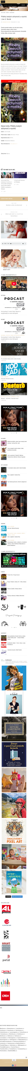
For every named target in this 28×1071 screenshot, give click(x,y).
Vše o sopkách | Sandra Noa (13, 470)
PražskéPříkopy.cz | (5, 1044)
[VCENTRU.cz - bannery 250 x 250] (14, 499)
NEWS (7, 12)
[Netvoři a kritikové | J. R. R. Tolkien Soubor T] (14, 729)
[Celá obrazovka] (25, 289)
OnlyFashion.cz (13, 1044)
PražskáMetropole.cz (5, 1046)
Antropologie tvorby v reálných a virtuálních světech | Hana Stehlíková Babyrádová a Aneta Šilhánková (17, 539)
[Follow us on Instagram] (26, 199)
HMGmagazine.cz (22, 1044)
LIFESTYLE (8, 335)
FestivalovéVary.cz (22, 1048)
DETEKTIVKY (8, 396)
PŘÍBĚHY (23, 529)
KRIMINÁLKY (13, 396)
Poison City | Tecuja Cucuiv (13, 570)
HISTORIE (3, 12)
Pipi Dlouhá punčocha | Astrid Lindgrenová (16, 477)
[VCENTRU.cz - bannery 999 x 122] (14, 5)
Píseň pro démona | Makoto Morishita (15, 591)
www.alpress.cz (13, 143)
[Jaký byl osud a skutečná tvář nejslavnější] (14, 882)
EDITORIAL (3, 335)
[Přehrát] (2, 289)
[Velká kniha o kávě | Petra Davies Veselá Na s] (14, 703)
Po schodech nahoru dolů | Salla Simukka (11, 359)
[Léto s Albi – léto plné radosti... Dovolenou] (14, 780)
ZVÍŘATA (13, 530)
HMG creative (21, 1061)
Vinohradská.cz (3, 1050)
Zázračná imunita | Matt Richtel (14, 650)
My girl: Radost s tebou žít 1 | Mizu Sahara (16, 577)
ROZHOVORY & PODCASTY (19, 335)
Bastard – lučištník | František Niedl (9, 398)
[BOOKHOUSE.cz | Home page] (3, 2)
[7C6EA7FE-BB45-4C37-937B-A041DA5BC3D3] (14, 416)
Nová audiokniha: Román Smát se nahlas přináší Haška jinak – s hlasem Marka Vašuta (16, 637)
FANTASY (10, 357)
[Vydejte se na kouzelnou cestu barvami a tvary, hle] (14, 831)
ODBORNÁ (12, 12)
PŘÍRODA (9, 530)
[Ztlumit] (23, 289)
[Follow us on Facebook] (24, 199)
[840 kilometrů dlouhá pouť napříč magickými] (14, 805)
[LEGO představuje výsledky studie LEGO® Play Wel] (14, 856)
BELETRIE (3, 396)
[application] (14, 283)
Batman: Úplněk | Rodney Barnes (14, 584)
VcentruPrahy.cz (15, 1046)
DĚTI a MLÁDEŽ (4, 357)
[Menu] (26, 1)
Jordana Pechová (6, 22)
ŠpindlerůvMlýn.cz (12, 1050)
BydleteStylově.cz (20, 1042)
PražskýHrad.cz (13, 1048)
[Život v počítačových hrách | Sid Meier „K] (14, 754)
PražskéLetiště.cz (4, 1048)
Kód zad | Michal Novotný (7, 378)
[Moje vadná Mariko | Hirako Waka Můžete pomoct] (14, 678)
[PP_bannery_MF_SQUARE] (14, 613)
